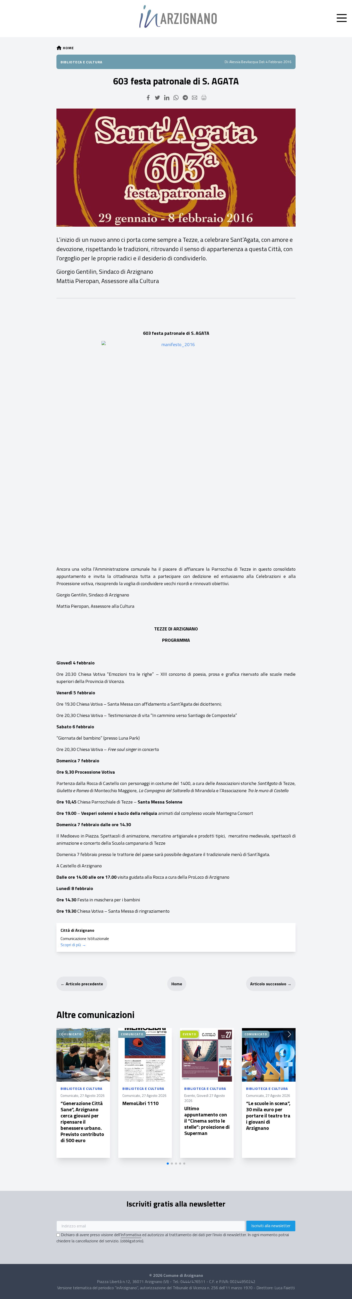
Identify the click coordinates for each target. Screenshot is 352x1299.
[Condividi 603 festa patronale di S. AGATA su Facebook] (148, 97)
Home (176, 984)
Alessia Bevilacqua (243, 61)
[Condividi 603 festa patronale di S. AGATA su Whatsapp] (176, 97)
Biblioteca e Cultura (81, 62)
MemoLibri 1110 (140, 1103)
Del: (262, 61)
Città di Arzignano (77, 930)
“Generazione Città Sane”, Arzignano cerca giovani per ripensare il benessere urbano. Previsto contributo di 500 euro (82, 1121)
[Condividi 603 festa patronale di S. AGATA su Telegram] (185, 97)
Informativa (131, 1235)
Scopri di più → (73, 945)
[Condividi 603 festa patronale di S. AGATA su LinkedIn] (166, 97)
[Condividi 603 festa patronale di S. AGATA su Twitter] (157, 97)
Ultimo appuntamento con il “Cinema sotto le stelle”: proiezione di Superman (207, 1120)
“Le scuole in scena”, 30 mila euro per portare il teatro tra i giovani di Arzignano (268, 1115)
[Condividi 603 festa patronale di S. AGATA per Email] (194, 97)
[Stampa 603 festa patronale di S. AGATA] (203, 97)
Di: (227, 61)
